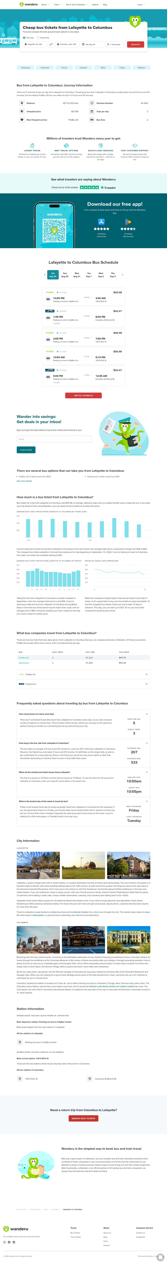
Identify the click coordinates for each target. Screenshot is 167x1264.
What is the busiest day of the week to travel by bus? (43, 801)
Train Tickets (76, 1237)
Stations (141, 67)
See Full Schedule (83, 395)
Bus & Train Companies (75, 5)
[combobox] (35, 44)
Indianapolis (38, 915)
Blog (105, 5)
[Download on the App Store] (101, 222)
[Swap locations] (51, 44)
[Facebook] (9, 1242)
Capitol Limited (127, 986)
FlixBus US (24, 657)
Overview (45, 67)
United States (35, 1209)
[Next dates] (122, 274)
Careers (106, 1245)
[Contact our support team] (160, 1257)
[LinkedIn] (14, 1242)
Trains (56, 5)
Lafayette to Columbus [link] (72, 1209)
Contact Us (140, 1233)
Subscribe (26, 450)
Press (105, 1241)
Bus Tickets (21, 1209)
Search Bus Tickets (83, 1118)
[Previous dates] (44, 274)
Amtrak (92, 986)
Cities (122, 67)
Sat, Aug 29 (90, 44)
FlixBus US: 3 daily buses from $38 (35, 476)
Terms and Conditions (145, 1256)
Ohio (46, 1209)
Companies (140, 1237)
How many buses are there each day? (36, 714)
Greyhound (24, 663)
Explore (95, 5)
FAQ (103, 67)
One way (30, 38)
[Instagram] (4, 1242)
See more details (24, 481)
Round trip (44, 38)
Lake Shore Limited (106, 986)
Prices (64, 67)
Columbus (55, 1209)
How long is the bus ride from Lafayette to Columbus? (44, 743)
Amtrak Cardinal (81, 912)
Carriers (83, 67)
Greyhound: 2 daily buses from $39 (103, 476)
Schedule (25, 67)
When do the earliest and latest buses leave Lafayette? (44, 772)
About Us (107, 1233)
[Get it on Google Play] (128, 222)
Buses (44, 5)
